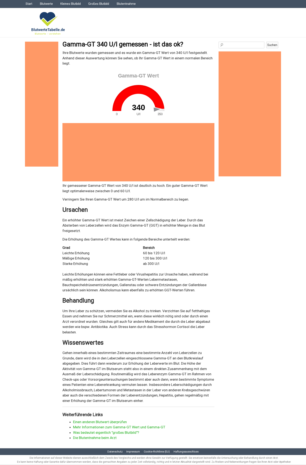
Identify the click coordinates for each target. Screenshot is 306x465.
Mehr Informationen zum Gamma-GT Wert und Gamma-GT (119, 427)
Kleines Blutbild (70, 4)
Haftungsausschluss (186, 451)
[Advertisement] (138, 152)
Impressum (133, 451)
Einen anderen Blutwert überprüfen (100, 422)
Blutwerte (46, 4)
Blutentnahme (126, 4)
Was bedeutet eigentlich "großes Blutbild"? (106, 432)
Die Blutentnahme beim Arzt (95, 438)
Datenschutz (115, 451)
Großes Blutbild (98, 4)
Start (29, 4)
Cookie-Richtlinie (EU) (157, 451)
